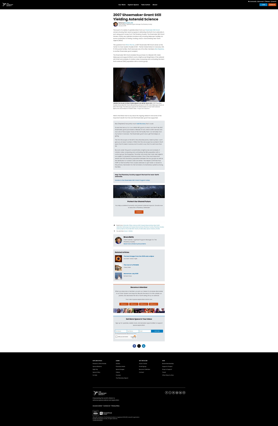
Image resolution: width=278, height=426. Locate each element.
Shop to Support (167, 369)
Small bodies (142, 229)
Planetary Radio (120, 366)
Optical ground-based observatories (132, 227)
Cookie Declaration (98, 420)
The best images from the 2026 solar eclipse (139, 256)
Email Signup (142, 366)
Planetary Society (149, 227)
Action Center (143, 363)
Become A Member (144, 369)
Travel (164, 372)
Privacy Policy (133, 333)
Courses (118, 375)
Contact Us (106, 406)
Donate (272, 5)
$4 (124, 304)
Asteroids (125, 225)
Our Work (122, 5)
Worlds (158, 229)
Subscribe (157, 331)
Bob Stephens (159, 49)
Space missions (151, 229)
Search (274, 1)
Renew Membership (168, 363)
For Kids (95, 375)
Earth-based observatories (145, 225)
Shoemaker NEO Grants (131, 229)
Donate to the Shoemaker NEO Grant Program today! (132, 180)
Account (261, 1)
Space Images (120, 369)
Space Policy (96, 372)
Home (125, 231)
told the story (141, 124)
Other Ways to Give (168, 375)
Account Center (97, 406)
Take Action (145, 5)
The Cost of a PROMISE (131, 265)
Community (253, 1)
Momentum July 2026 (131, 273)
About (155, 5)
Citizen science (133, 225)
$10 (134, 304)
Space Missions (97, 366)
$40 (153, 304)
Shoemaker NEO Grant (152, 30)
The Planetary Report (122, 378)
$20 (144, 304)
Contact (141, 372)
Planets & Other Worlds (99, 363)
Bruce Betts (129, 237)
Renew (268, 1)
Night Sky (95, 369)
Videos (118, 372)
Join (263, 5)
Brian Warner (130, 45)
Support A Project (167, 366)
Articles (131, 231)
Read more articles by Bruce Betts (135, 244)
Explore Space (133, 5)
